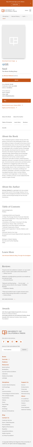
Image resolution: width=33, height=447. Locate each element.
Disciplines (6, 16)
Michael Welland (8, 75)
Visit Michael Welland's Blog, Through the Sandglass (16, 255)
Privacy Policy (22, 443)
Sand (4, 18)
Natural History (15, 16)
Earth (23, 16)
